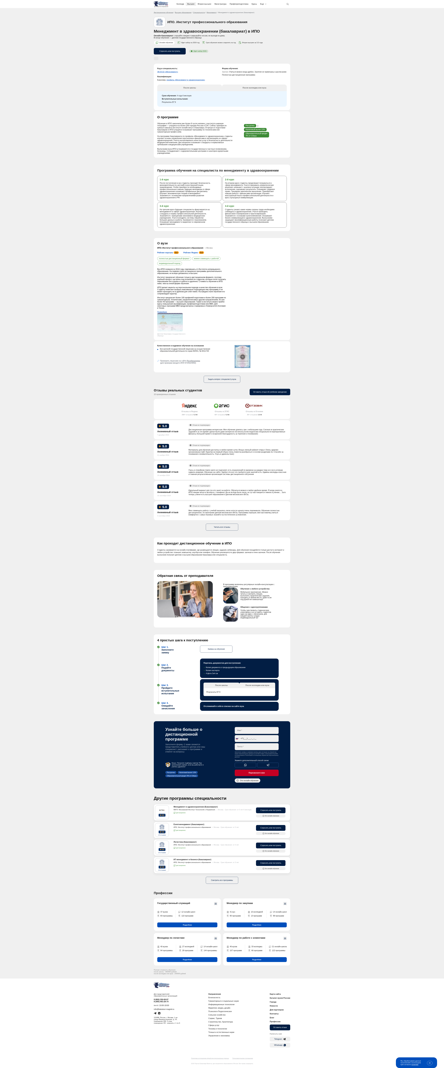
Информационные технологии (221, 1004)
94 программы (166, 950)
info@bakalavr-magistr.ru (164, 1009)
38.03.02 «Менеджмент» (167, 72)
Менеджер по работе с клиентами (246, 938)
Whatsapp (278, 1045)
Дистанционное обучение (163, 12)
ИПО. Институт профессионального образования (207, 22)
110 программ (187, 916)
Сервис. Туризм (215, 1018)
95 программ (235, 916)
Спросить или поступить (169, 51)
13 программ (256, 916)
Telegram (278, 1039)
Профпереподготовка (239, 4)
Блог (272, 1018)
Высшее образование (183, 12)
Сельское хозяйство (217, 1015)
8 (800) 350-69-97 (161, 999)
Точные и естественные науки (221, 1032)
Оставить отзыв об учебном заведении (270, 392)
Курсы (254, 4)
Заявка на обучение (216, 649)
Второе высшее (204, 4)
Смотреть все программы (222, 880)
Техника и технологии (217, 1029)
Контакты (274, 1014)
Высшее (190, 4)
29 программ (187, 950)
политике (414, 1064)
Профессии (275, 1022)
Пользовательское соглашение (242, 1058)
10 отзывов (162, 835)
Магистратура (220, 4)
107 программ (236, 950)
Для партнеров (277, 1010)
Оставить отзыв (280, 1027)
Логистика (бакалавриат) (185, 842)
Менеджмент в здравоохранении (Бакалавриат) (196, 807)
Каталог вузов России (280, 998)
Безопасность (214, 998)
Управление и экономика (219, 1036)
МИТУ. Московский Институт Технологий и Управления (194, 810)
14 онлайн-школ (280, 912)
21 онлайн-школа (279, 947)
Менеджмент (211, 12)
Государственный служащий (173, 903)
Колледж (180, 4)
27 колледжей (188, 947)
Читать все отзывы (222, 527)
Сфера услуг (213, 1025)
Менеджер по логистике (171, 938)
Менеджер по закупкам (240, 903)
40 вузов (164, 947)
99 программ (278, 916)
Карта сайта (275, 994)
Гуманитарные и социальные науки (223, 1001)
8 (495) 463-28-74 (161, 1002)
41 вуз (232, 912)
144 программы (210, 950)
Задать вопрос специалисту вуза (222, 379)
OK (430, 1063)
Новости (274, 1006)
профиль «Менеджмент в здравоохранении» (185, 80)
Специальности (199, 12)
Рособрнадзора (193, 361)
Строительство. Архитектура (220, 1022)
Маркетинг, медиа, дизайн (219, 1008)
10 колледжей (257, 912)
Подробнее (162, 312)
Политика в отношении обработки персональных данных (210, 1058)
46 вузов (233, 947)
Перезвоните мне (257, 773)
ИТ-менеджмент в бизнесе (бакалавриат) (192, 860)
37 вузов (164, 912)
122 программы (278, 950)
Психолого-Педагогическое (220, 1011)
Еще (262, 4)
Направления (214, 994)
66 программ (256, 950)
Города (273, 1002)
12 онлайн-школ (188, 912)
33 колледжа (256, 947)
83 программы (166, 916)
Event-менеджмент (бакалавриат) (189, 824)
